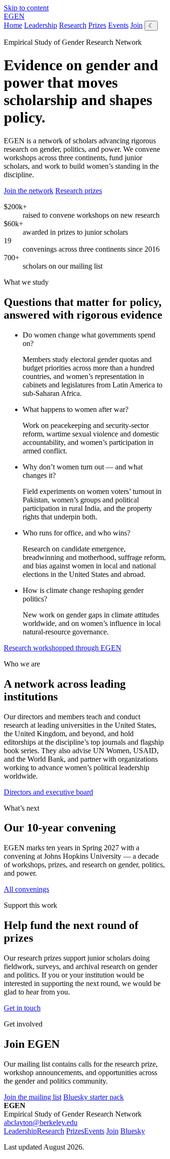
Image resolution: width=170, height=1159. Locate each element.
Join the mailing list (32, 1097)
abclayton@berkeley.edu (40, 1122)
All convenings (26, 889)
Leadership (40, 25)
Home (13, 25)
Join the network (28, 191)
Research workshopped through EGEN (62, 648)
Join (136, 25)
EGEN (14, 16)
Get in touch (22, 1008)
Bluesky (132, 1131)
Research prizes (78, 191)
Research (72, 25)
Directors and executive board (48, 792)
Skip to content (26, 8)
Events (118, 25)
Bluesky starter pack (93, 1097)
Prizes (97, 25)
